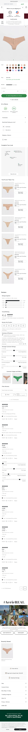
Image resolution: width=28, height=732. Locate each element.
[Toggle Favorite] (12, 183)
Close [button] (20, 729)
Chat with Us (15, 668)
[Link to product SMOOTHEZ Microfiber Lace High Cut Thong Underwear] (8, 259)
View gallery (21, 632)
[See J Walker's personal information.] (7, 447)
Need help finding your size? (8, 122)
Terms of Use (17, 23)
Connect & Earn (5, 687)
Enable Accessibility (14, 1)
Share (5, 139)
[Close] (22, 7)
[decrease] (22, 91)
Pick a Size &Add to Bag (20, 193)
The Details (5, 117)
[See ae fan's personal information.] (6, 489)
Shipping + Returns (6, 135)
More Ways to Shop (6, 690)
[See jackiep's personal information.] (6, 530)
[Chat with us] (3, 130)
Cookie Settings (4, 727)
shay (3, 551)
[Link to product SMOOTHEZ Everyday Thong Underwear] (8, 207)
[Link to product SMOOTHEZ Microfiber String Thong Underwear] (8, 224)
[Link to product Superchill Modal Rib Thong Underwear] (8, 276)
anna (3, 408)
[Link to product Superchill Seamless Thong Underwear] (8, 190)
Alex (3, 426)
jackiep (3, 530)
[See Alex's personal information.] (5, 426)
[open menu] (1, 7)
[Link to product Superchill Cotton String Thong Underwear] (8, 241)
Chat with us (8, 130)
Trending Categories (6, 694)
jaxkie (3, 510)
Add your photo (7, 632)
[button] (10, 14)
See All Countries (13, 19)
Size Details (3, 87)
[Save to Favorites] (26, 27)
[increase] (25, 91)
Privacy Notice (11, 726)
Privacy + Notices (6, 702)
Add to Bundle (14, 99)
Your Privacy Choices (12, 727)
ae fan (3, 489)
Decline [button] (7, 729)
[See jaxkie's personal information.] (5, 510)
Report (15, 418)
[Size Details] (3, 126)
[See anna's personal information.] (5, 407)
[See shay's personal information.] (5, 551)
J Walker (4, 447)
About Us (4, 698)
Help (3, 683)
